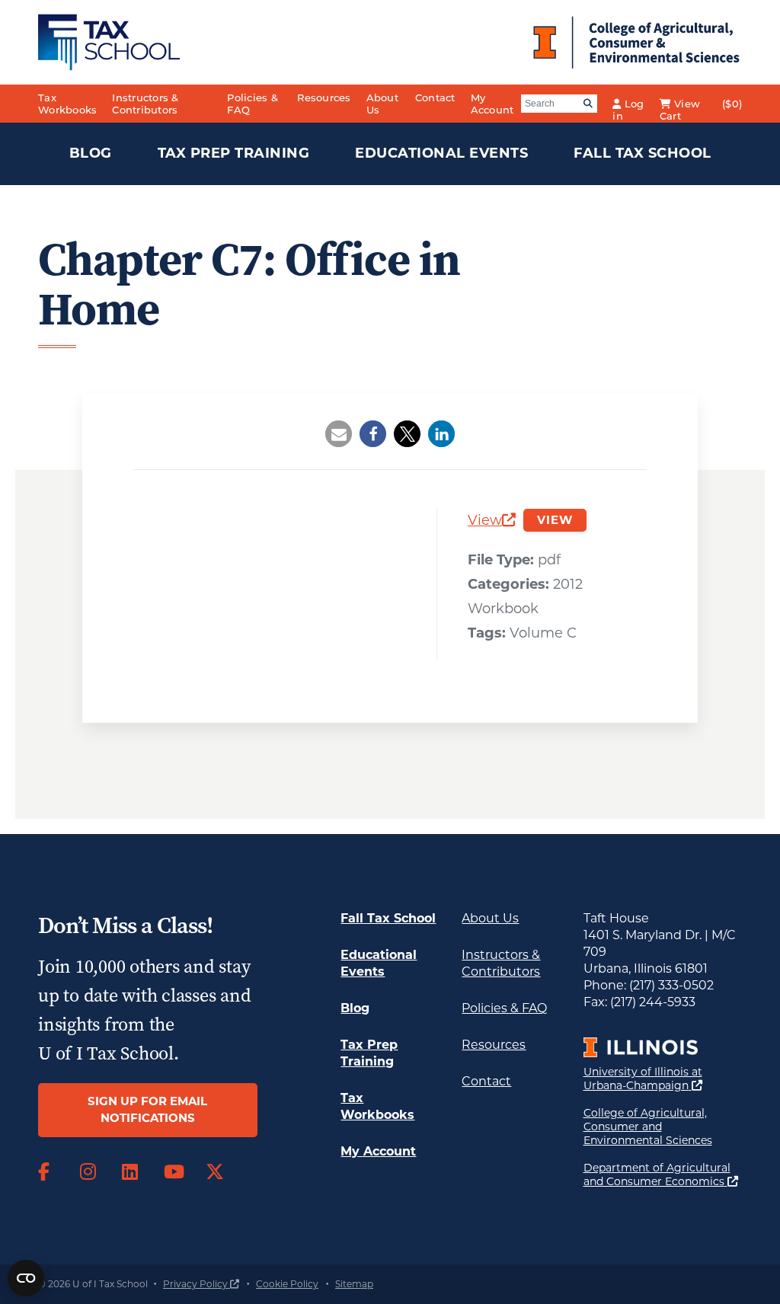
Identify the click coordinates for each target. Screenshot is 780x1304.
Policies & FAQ (252, 103)
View (492, 522)
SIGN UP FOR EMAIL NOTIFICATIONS (147, 1110)
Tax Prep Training (234, 153)
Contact (435, 97)
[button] (338, 433)
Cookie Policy (287, 1284)
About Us (382, 103)
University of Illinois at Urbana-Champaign (663, 1078)
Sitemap (354, 1284)
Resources (323, 97)
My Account (492, 103)
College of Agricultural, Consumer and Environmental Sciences (663, 1126)
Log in (628, 107)
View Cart (680, 107)
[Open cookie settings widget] (26, 1278)
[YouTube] (173, 1172)
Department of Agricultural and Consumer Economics (663, 1174)
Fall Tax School (642, 153)
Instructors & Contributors (145, 103)
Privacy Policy (201, 1284)
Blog (90, 153)
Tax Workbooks (67, 103)
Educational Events (441, 153)
